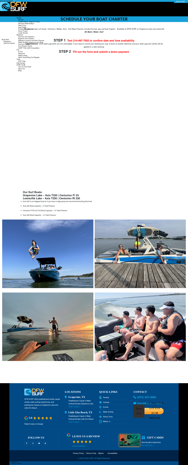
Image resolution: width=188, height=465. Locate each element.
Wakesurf (20, 35)
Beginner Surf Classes (26, 38)
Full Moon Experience (25, 29)
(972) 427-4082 (146, 397)
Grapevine (7, 41)
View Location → (75, 406)
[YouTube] (39, 443)
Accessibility (112, 453)
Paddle (19, 18)
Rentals (21, 19)
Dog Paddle (22, 27)
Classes (106, 402)
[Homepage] (13, 6)
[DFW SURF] (34, 393)
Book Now (5, 39)
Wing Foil (21, 53)
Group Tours (108, 416)
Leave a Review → (79, 446)
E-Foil (20, 51)
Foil (18, 50)
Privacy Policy (78, 453)
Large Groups (23, 33)
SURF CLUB (21, 65)
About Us (21, 68)
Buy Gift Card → (148, 445)
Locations (20, 12)
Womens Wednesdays (26, 23)
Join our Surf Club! (24, 66)
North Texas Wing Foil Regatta (28, 57)
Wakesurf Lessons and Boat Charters (31, 40)
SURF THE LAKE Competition (28, 48)
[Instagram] (33, 443)
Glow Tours (22, 25)
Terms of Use (91, 453)
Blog (19, 70)
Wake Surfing (108, 412)
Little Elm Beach (9, 43)
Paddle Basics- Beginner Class (29, 21)
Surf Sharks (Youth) (25, 46)
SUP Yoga (22, 61)
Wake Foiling (22, 55)
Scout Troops (23, 31)
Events (105, 407)
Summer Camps (24, 44)
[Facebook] (26, 443)
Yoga (18, 59)
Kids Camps (21, 63)
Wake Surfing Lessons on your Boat (30, 42)
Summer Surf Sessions (26, 36)
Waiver (106, 421)
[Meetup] (45, 443)
